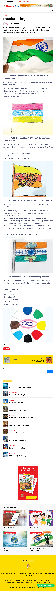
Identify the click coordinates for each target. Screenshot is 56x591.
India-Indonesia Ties (17, 448)
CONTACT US (13, 574)
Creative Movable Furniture (19, 433)
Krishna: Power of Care (24, 2)
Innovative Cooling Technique (20, 395)
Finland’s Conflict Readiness (20, 387)
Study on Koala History (18, 410)
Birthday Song (35, 528)
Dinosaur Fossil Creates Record (21, 418)
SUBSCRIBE (4, 574)
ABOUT (21, 574)
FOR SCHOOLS (38, 574)
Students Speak (7, 15)
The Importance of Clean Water (13, 550)
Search (5, 369)
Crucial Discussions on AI (18, 440)
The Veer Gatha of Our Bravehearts (38, 550)
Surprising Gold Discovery (19, 425)
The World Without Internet (14, 528)
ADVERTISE (28, 574)
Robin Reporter (14, 24)
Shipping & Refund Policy (18, 587)
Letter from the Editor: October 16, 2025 (38, 361)
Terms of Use (31, 587)
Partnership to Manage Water (20, 456)
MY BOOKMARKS (49, 574)
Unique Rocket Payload (18, 402)
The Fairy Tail (15, 361)
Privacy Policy (42, 587)
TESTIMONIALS (28, 576)
